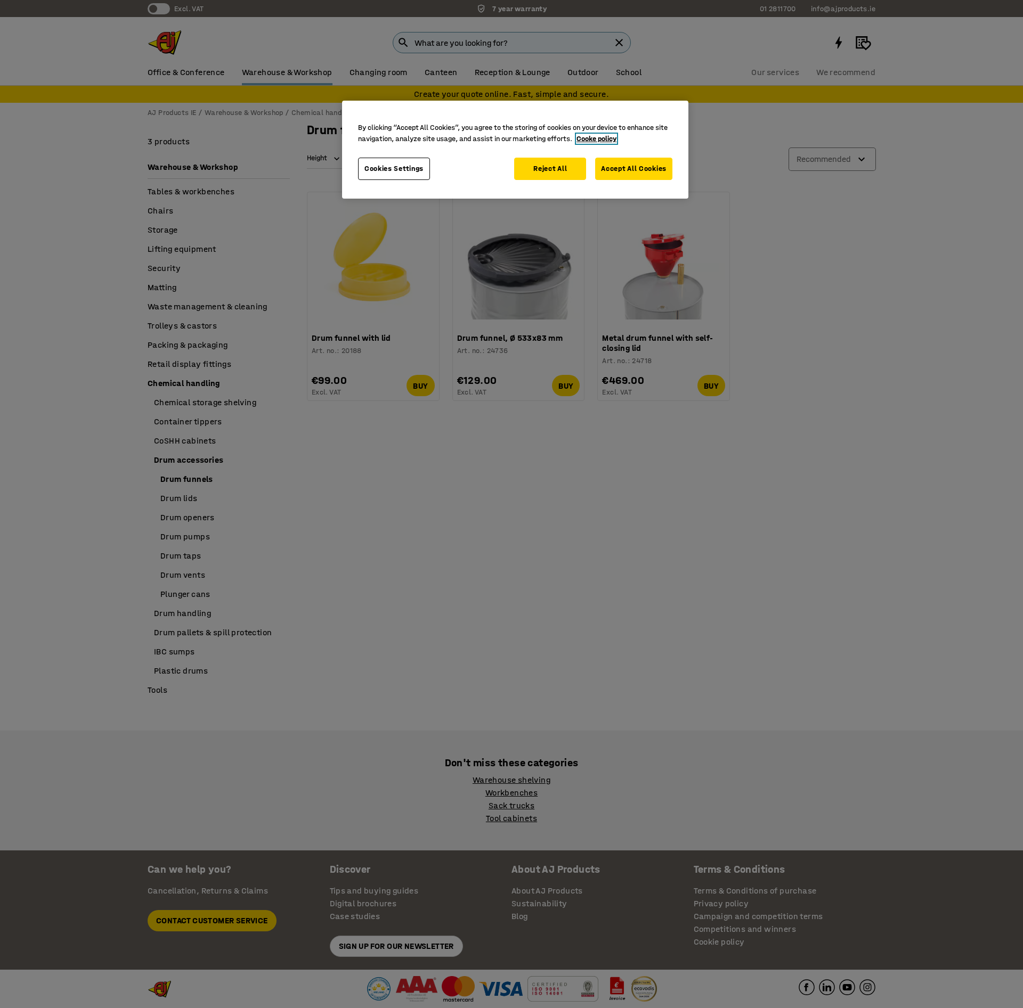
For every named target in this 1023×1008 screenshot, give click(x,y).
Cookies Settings (394, 168)
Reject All (550, 168)
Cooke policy (596, 138)
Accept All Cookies (634, 168)
